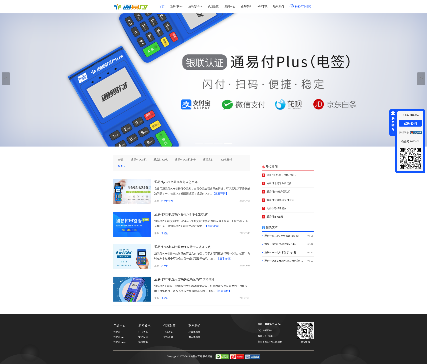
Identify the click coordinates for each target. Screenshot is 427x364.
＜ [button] (6, 78)
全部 (120, 159)
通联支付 (208, 159)
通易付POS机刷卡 (185, 159)
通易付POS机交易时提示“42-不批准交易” (181, 214)
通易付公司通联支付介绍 (280, 200)
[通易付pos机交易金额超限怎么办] (132, 203)
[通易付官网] (213, 80)
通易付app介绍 (275, 216)
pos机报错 (226, 159)
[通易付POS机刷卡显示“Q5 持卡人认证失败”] (132, 268)
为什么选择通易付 (277, 208)
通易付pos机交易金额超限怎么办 (175, 182)
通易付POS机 (138, 159)
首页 (161, 6)
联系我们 (278, 6)
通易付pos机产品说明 (278, 191)
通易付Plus (176, 6)
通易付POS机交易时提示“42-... (289, 244)
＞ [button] (421, 78)
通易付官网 (167, 201)
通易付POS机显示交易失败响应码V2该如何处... (185, 279)
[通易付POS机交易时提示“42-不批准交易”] (132, 235)
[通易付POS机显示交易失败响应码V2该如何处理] (132, 300)
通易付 (164, 233)
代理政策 (213, 6)
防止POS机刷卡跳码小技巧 (281, 175)
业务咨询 (246, 6)
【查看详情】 (220, 193)
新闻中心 (230, 6)
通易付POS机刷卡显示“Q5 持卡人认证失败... (183, 247)
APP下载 (262, 6)
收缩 (392, 123)
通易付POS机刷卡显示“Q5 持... (289, 252)
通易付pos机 (160, 159)
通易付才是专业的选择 (279, 183)
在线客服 (404, 132)
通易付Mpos (195, 6)
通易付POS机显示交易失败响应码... (289, 260)
